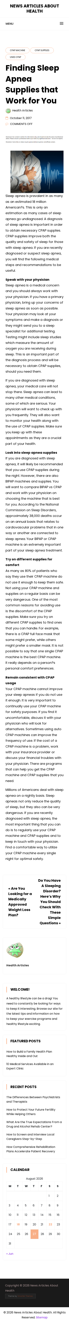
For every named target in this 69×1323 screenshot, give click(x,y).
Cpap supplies (42, 50)
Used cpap (15, 57)
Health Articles (22, 110)
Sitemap (42, 1317)
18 (18, 1224)
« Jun (9, 1254)
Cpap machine (17, 50)
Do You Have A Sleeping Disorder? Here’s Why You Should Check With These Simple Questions (49, 902)
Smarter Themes (25, 1296)
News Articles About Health (34, 8)
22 (50, 1224)
